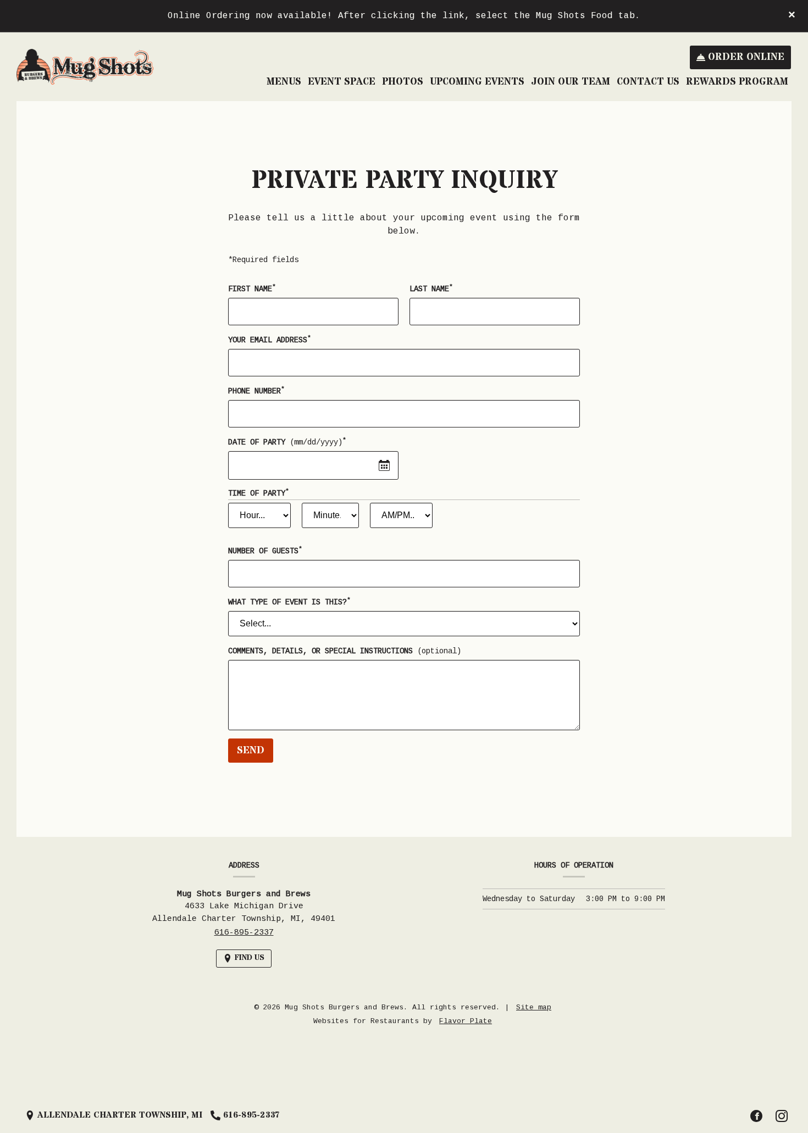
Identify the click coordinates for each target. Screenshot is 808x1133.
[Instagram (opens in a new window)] (782, 1116)
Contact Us (648, 81)
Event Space (341, 81)
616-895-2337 (244, 932)
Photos (402, 81)
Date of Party (287, 442)
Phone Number (256, 391)
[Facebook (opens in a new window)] (756, 1116)
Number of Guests (265, 551)
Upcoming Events (477, 81)
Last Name (430, 288)
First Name (251, 288)
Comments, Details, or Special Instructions (344, 651)
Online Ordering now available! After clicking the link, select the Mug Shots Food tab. (404, 16)
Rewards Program (737, 81)
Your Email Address (269, 340)
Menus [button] (284, 81)
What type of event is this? (289, 602)
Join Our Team (570, 81)
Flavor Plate (465, 1021)
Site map (533, 1007)
